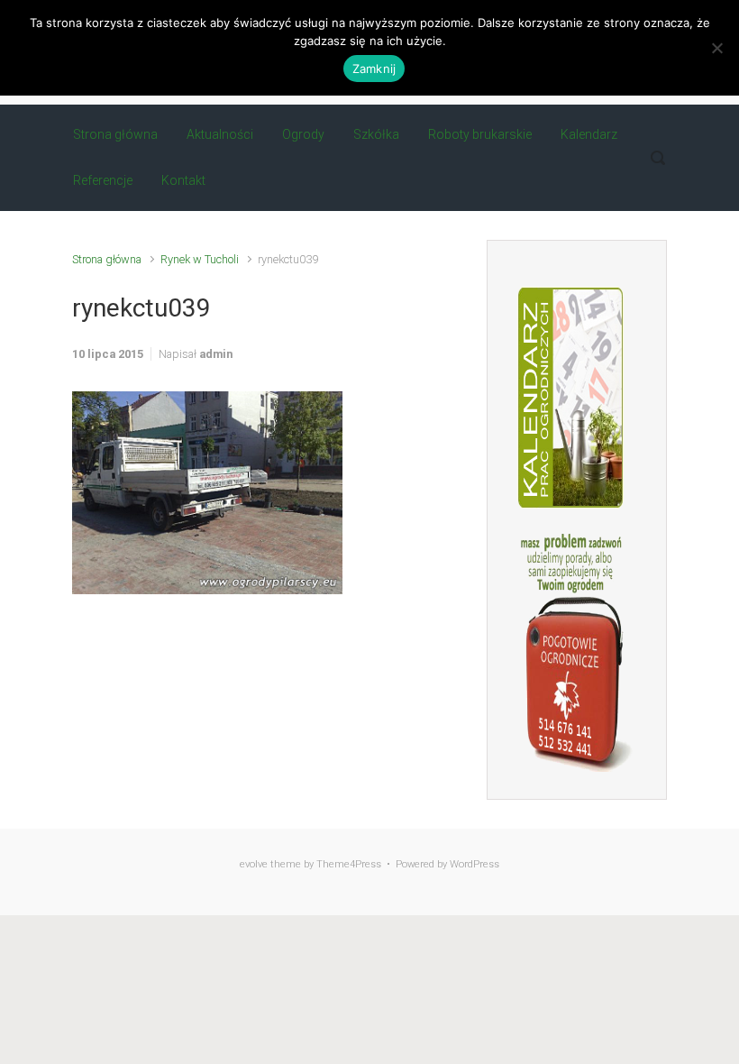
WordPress (474, 864)
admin (216, 354)
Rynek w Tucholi (199, 259)
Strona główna (106, 259)
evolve (254, 864)
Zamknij (374, 68)
